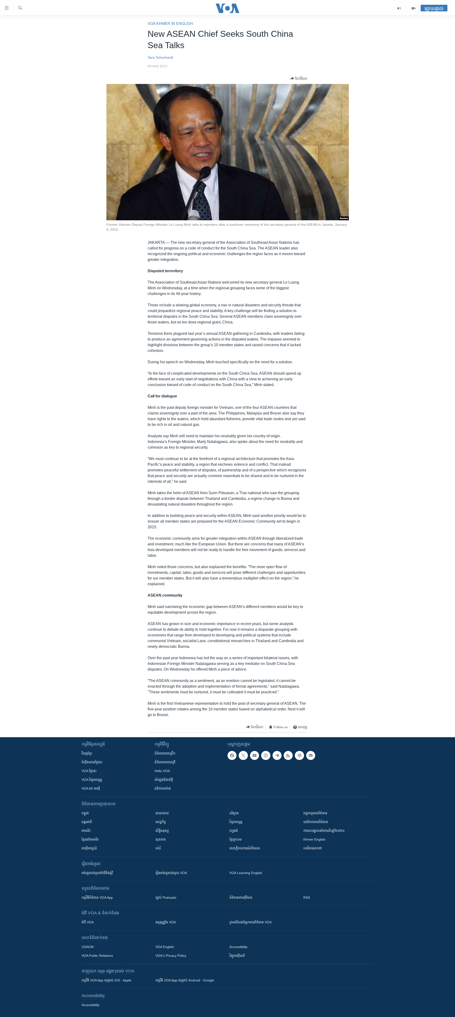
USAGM (88, 947)
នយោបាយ (162, 813)
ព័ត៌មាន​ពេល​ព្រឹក (165, 753)
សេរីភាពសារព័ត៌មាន (315, 822)
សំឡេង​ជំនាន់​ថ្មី (164, 780)
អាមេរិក (86, 831)
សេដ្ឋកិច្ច (160, 822)
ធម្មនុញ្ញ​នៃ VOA (165, 922)
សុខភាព (160, 839)
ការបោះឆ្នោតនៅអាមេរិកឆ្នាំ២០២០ (324, 831)
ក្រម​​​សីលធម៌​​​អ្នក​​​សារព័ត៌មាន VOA (250, 922)
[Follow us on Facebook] (232, 755)
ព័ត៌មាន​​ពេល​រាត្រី (165, 762)
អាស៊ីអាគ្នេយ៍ (89, 848)
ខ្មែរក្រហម (235, 839)
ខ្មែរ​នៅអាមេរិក (90, 839)
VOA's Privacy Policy (170, 955)
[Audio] (399, 8)
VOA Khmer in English (170, 24)
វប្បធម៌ (233, 831)
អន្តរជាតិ (87, 822)
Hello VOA (162, 771)
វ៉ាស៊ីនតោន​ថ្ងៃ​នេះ (92, 762)
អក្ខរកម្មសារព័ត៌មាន (315, 813)
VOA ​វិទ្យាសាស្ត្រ (92, 780)
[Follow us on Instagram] (265, 755)
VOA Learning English (245, 873)
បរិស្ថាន (234, 813)
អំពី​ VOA (88, 922)
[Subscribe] (310, 755)
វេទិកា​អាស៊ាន (163, 788)
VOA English (164, 947)
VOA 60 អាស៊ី (91, 788)
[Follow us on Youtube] (254, 755)
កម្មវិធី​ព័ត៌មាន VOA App (97, 897)
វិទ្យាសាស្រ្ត (235, 822)
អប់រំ (158, 848)
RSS (306, 897)
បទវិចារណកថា (312, 848)
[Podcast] (299, 755)
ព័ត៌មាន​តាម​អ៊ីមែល (240, 897)
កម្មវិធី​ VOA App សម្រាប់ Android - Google (184, 980)
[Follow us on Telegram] (277, 755)
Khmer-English (314, 839)
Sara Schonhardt (160, 57)
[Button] (298, 78)
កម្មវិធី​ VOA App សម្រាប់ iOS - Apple (106, 980)
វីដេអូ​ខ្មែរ (87, 753)
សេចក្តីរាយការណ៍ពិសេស (244, 848)
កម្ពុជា (85, 813)
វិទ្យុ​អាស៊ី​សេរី (237, 955)
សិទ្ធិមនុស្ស (162, 831)
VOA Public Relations (97, 955)
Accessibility (238, 947)
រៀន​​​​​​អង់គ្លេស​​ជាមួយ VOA (171, 873)
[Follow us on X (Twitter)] (243, 755)
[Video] (413, 8)
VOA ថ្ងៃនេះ (89, 771)
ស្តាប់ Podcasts (165, 897)
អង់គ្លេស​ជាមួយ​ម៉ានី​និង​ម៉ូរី (97, 873)
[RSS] (288, 755)
